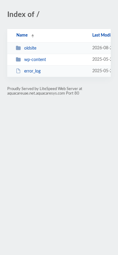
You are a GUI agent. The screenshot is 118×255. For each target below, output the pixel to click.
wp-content (35, 60)
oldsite (30, 48)
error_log (32, 71)
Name (22, 35)
